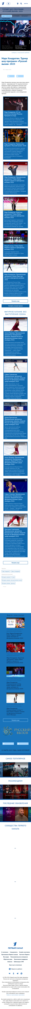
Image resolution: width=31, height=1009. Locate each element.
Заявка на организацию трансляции (15, 995)
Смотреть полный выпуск (15, 306)
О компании (4, 952)
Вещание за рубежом (16, 969)
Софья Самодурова (15, 571)
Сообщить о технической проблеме (20, 52)
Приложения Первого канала (9, 954)
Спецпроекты (13, 952)
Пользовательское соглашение (19, 957)
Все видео (6, 957)
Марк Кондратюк (5, 571)
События (9, 961)
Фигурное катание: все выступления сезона (12, 580)
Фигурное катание (6, 577)
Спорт (13, 577)
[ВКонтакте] (11, 76)
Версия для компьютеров (15, 965)
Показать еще (15, 301)
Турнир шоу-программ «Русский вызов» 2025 (13, 10)
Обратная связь (7, 959)
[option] (7, 43)
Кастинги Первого (24, 954)
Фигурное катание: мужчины (8, 583)
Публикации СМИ (19, 961)
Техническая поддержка (21, 959)
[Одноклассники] (20, 76)
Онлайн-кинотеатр (24, 952)
